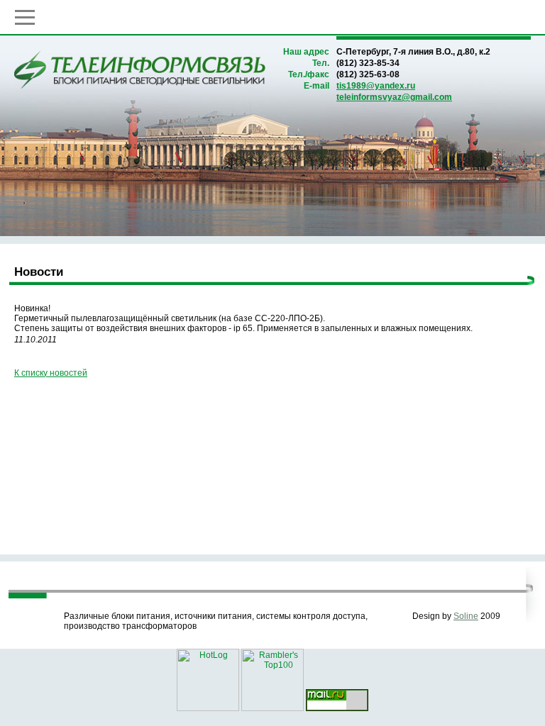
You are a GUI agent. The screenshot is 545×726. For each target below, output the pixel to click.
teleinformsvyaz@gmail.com (394, 97)
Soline (465, 616)
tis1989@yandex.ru (375, 86)
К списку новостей (50, 373)
